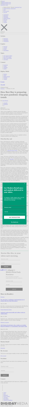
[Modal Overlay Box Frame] (14, 203)
